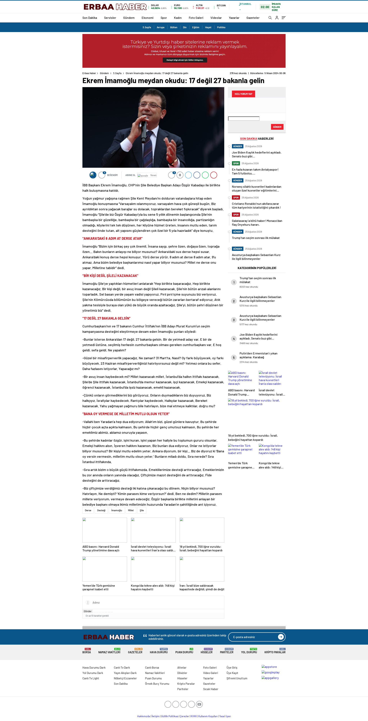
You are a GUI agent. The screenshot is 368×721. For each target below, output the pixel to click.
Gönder (88, 611)
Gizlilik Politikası (169, 716)
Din (184, 27)
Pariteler (226, 651)
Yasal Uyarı (225, 716)
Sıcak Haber (210, 689)
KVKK (194, 716)
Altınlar (181, 667)
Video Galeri (210, 673)
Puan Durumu (184, 651)
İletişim (155, 716)
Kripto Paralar (275, 651)
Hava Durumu (159, 651)
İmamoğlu (116, 510)
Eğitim (195, 27)
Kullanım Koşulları (208, 716)
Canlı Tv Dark (122, 667)
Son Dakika (89, 17)
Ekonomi (148, 17)
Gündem (129, 17)
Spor (164, 17)
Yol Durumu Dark (92, 673)
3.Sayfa (147, 27)
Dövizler (182, 673)
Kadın (178, 17)
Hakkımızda (143, 716)
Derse (88, 510)
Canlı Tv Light (90, 678)
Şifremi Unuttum (237, 678)
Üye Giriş (232, 667)
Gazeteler (253, 17)
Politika (221, 27)
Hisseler (207, 651)
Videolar (216, 17)
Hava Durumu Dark (94, 667)
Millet (131, 510)
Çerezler (184, 716)
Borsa (86, 651)
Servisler (110, 17)
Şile (142, 510)
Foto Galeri (196, 17)
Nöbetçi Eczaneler (125, 678)
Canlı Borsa (152, 667)
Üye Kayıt (232, 673)
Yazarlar (234, 17)
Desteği (101, 510)
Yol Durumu (249, 651)
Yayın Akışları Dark (125, 673)
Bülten (173, 27)
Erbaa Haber (89, 73)
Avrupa (160, 27)
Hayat (208, 27)
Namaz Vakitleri (109, 651)
